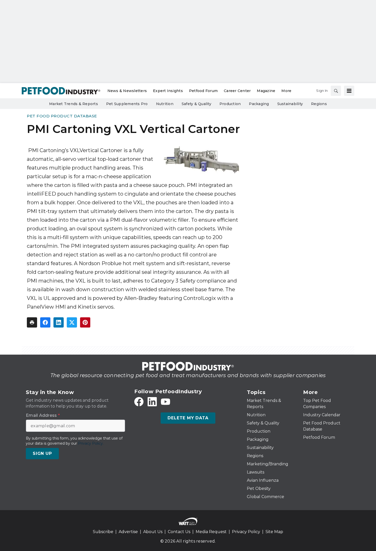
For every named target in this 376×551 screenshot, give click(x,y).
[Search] (336, 91)
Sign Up (42, 453)
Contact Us (179, 531)
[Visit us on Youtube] (165, 401)
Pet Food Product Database (62, 116)
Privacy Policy (246, 531)
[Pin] (85, 322)
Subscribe (103, 531)
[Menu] (349, 91)
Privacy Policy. (91, 443)
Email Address (43, 415)
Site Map (274, 531)
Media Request (211, 531)
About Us (152, 531)
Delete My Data (188, 417)
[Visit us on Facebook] (138, 401)
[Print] (32, 322)
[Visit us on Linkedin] (152, 401)
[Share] (45, 322)
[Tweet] (72, 322)
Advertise (128, 531)
